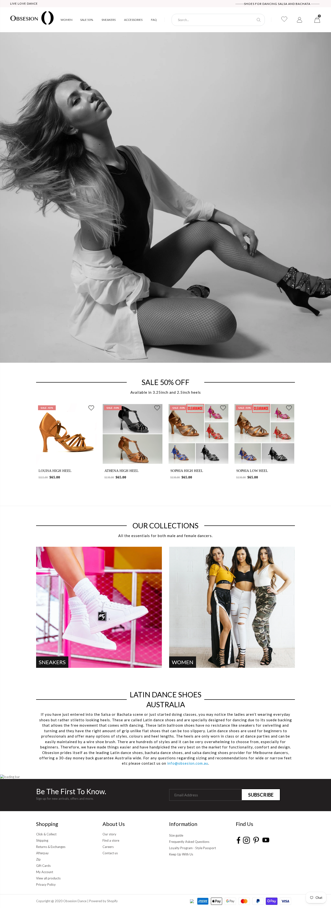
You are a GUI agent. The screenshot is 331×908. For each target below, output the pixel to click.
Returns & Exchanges (50, 847)
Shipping (42, 840)
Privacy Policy (46, 884)
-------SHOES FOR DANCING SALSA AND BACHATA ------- (278, 4)
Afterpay (42, 853)
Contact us (110, 853)
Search (258, 20)
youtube (265, 840)
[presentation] (26, 444)
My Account (44, 872)
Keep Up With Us (181, 854)
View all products (48, 878)
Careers (108, 847)
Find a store (110, 840)
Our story (109, 834)
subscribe (261, 795)
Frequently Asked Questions (189, 842)
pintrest (256, 840)
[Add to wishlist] (91, 409)
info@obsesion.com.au (187, 763)
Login (300, 19)
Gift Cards (43, 866)
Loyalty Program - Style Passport (192, 848)
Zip (38, 859)
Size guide (176, 835)
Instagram (246, 840)
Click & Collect (46, 834)
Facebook (238, 840)
